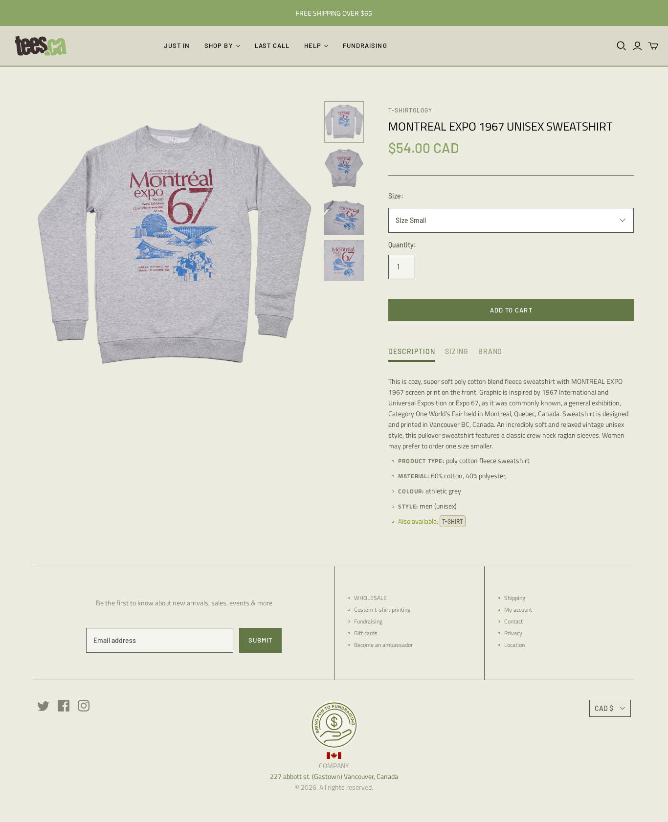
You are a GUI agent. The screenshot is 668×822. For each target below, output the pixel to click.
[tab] (411, 354)
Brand (490, 351)
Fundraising (368, 621)
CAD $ (604, 708)
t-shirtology (410, 110)
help (312, 45)
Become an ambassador (383, 644)
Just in (177, 45)
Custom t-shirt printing (382, 609)
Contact (513, 621)
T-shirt (452, 521)
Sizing (456, 351)
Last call (272, 45)
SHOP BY (218, 45)
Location (514, 644)
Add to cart (511, 310)
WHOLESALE (370, 597)
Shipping (514, 597)
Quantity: (402, 245)
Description (411, 351)
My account (518, 609)
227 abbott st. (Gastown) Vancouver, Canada (334, 776)
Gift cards (366, 633)
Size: (395, 196)
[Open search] (621, 46)
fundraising (365, 45)
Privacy (513, 633)
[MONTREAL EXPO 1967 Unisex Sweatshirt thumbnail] (344, 122)
